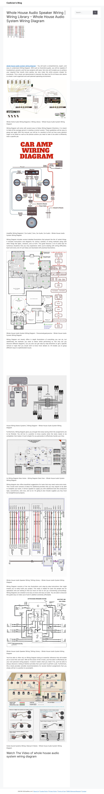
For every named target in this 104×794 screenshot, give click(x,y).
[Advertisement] (36, 52)
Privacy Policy (53, 791)
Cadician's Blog (14, 3)
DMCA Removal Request (74, 791)
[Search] (95, 13)
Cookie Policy (44, 791)
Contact (84, 791)
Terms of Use (62, 791)
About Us (36, 791)
